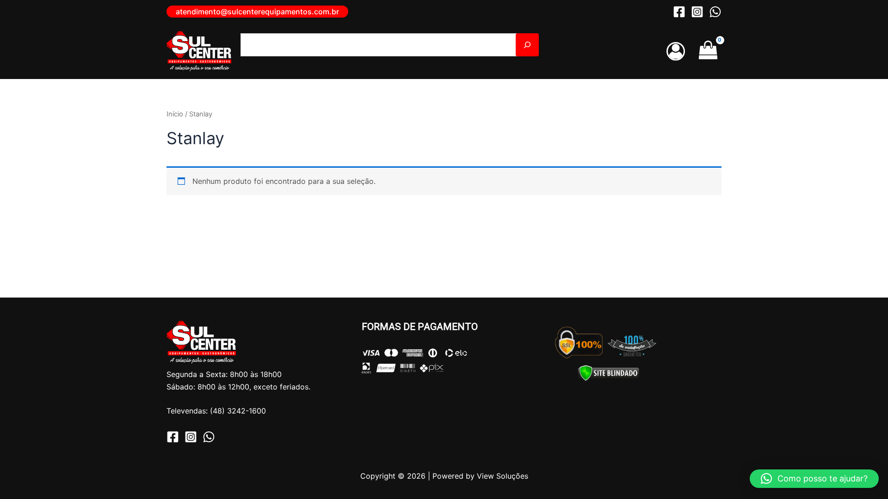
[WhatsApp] (715, 12)
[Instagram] (697, 12)
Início (174, 114)
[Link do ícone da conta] (675, 51)
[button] (257, 12)
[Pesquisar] (527, 44)
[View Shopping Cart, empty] (708, 51)
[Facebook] (679, 12)
